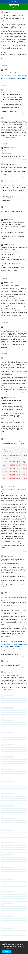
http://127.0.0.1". (8, 531)
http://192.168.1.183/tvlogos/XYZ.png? (10, 613)
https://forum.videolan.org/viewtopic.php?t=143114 (13, 198)
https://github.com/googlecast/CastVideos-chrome (13, 78)
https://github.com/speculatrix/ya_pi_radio (11, 315)
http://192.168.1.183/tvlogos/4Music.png (10, 574)
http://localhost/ (6, 535)
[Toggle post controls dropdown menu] (26, 61)
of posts (13, 1)
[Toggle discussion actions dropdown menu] (26, 1)
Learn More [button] (12, 948)
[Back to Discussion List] (1, 1)
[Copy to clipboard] (26, 448)
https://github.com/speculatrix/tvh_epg (10, 157)
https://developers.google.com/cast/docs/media (12, 171)
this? (10, 200)
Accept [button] (6, 951)
